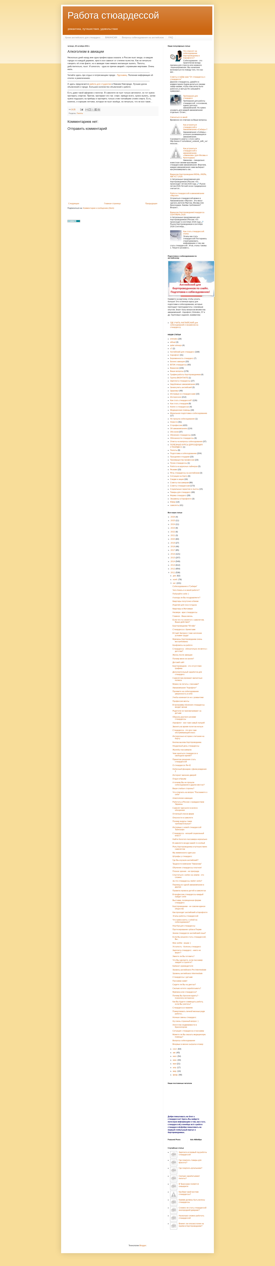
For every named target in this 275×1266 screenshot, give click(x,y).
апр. (175, 1067)
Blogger (142, 1245)
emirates (174, 339)
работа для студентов (100, 84)
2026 (173, 517)
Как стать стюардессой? (181, 400)
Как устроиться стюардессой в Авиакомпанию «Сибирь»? (195, 127)
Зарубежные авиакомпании (182, 384)
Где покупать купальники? (190, 1168)
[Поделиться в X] (92, 109)
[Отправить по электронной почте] (86, 109)
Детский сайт (178, 662)
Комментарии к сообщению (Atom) (98, 208)
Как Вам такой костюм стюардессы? (188, 1193)
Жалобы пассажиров (182, 750)
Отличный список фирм (183, 814)
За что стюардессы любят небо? (187, 881)
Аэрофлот (174, 355)
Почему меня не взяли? (183, 659)
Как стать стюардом (179, 403)
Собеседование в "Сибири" (185, 586)
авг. (174, 1053)
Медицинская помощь (180, 410)
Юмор (173, 502)
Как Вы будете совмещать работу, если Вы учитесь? (188, 1003)
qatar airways (176, 345)
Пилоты (80, 113)
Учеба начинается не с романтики (188, 697)
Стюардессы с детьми (183, 977)
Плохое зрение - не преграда (186, 871)
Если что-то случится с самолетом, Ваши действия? (188, 621)
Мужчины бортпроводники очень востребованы (187, 640)
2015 (173, 558)
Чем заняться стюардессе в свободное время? (185, 754)
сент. (175, 1049)
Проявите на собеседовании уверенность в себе (186, 692)
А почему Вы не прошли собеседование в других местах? (189, 783)
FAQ (171, 37)
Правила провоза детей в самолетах (189, 891)
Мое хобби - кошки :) (182, 943)
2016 (173, 554)
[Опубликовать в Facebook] (95, 109)
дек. (175, 576)
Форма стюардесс (178, 495)
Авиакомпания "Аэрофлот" (185, 688)
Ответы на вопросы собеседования (186, 441)
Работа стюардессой (113, 15)
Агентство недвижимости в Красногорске (185, 1026)
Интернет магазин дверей (184, 775)
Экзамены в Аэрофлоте (181, 499)
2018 (173, 546)
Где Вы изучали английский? (185, 860)
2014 (173, 561)
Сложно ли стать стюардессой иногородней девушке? (192, 1209)
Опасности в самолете (183, 818)
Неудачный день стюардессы (186, 746)
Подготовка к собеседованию (183, 453)
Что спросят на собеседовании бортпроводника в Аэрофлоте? (191, 54)
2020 (173, 539)
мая (175, 1064)
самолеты (174, 505)
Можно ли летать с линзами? (186, 684)
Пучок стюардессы (178, 463)
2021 (173, 535)
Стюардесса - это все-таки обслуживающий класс (185, 731)
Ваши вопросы (176, 371)
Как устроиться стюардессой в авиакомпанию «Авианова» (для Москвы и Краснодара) (195, 153)
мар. (175, 1071)
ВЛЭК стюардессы (178, 365)
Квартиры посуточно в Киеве (186, 601)
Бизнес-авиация (177, 361)
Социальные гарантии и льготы (184, 489)
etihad (173, 342)
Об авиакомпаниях (178, 428)
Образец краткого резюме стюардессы (184, 718)
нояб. (175, 579)
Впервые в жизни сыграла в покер (188, 1044)
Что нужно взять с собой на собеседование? (185, 921)
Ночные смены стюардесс (184, 1017)
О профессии (176, 425)
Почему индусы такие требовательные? (182, 822)
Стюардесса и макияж (183, 1008)
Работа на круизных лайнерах (184, 466)
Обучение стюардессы (180, 435)
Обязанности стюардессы (182, 438)
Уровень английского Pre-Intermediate (189, 970)
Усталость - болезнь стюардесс (187, 947)
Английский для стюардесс (182, 352)
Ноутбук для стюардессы (184, 926)
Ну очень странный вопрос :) (185, 1021)
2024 (173, 524)
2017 (173, 550)
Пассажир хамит (180, 981)
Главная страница (112, 203)
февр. (176, 1075)
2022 (173, 532)
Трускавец (122, 75)
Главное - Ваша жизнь (183, 616)
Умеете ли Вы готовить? (183, 956)
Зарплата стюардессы (180, 381)
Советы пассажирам (179, 482)
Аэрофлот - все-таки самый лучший (189, 723)
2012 (173, 569)
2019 (173, 543)
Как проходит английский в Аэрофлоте (190, 912)
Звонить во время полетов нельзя (188, 726)
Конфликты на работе (183, 645)
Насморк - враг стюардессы (185, 612)
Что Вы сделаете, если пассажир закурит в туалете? (188, 961)
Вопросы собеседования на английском (143, 37)
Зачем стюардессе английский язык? (189, 933)
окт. (174, 583)
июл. (175, 1056)
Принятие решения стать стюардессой (184, 760)
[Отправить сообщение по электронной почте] (81, 109)
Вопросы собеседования (184, 1040)
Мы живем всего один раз (184, 853)
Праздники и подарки (180, 457)
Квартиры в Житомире (183, 609)
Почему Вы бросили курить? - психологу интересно (186, 997)
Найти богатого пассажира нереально (190, 839)
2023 (173, 528)
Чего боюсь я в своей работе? (186, 590)
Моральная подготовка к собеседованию (188, 413)
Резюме (173, 469)
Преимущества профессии (182, 460)
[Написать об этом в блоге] (89, 109)
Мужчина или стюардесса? (185, 992)
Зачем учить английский (181, 387)
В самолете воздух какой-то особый (189, 843)
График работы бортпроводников (185, 374)
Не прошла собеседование (182, 419)
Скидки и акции (177, 479)
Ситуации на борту (178, 476)
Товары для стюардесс (180, 492)
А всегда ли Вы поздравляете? (186, 598)
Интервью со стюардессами (182, 394)
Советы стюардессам (180, 486)
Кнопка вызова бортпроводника (187, 742)
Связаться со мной (178, 117)
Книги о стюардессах (179, 407)
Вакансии (174, 368)
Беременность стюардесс (182, 358)
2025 (173, 520)
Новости (174, 422)
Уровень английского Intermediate (188, 973)
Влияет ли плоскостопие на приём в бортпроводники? (191, 1225)
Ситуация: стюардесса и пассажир (188, 1031)
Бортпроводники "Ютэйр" (184, 626)
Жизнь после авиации (182, 655)
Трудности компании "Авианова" (187, 864)
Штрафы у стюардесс (182, 856)
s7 (171, 348)
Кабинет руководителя (183, 966)
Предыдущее (151, 203)
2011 (173, 572)
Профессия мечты (181, 701)
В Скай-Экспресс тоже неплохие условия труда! (187, 634)
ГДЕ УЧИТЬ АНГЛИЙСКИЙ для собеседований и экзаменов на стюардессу (184, 325)
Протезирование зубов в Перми (187, 929)
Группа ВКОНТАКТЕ (179, 378)
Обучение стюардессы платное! (187, 868)
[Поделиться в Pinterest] (98, 109)
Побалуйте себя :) (181, 594)
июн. (175, 1060)
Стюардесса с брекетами (184, 629)
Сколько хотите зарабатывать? (187, 988)
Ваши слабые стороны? (183, 788)
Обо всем (174, 432)
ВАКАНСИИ (111, 37)
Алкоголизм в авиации (183, 798)
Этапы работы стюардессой (185, 916)
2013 (173, 565)
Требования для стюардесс (190, 97)
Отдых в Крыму (179, 779)
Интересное (175, 397)
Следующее (73, 203)
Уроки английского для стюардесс (82, 37)
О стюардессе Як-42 (182, 765)
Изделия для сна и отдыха (185, 605)
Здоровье (174, 391)
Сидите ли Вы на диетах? (184, 984)
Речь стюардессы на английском (184, 473)
